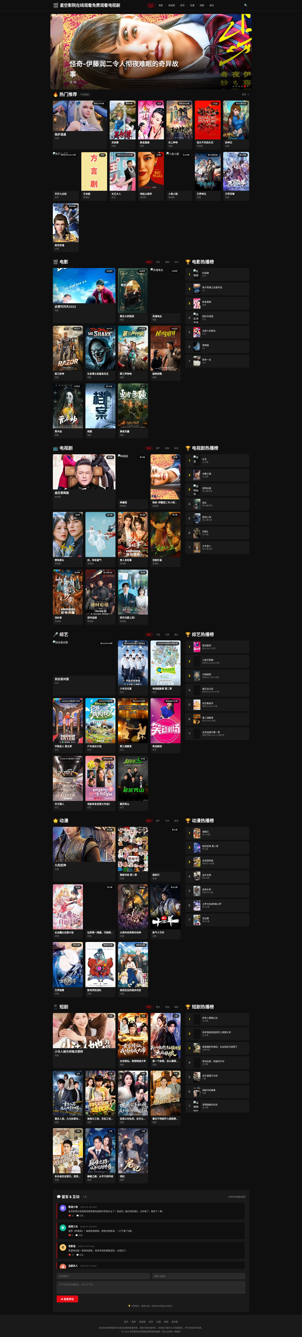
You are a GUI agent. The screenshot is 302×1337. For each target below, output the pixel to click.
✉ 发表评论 (67, 1299)
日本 (167, 820)
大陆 (158, 634)
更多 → (245, 94)
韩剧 (167, 448)
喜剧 (167, 262)
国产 (158, 448)
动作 (158, 262)
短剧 (202, 5)
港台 (176, 634)
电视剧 (171, 5)
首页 (151, 5)
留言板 (174, 1321)
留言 (212, 5)
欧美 (176, 448)
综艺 (182, 5)
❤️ (71, 1215)
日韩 (167, 634)
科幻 (176, 262)
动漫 (192, 5)
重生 (158, 1007)
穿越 (167, 1007)
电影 (161, 5)
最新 (149, 262)
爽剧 (176, 1007)
